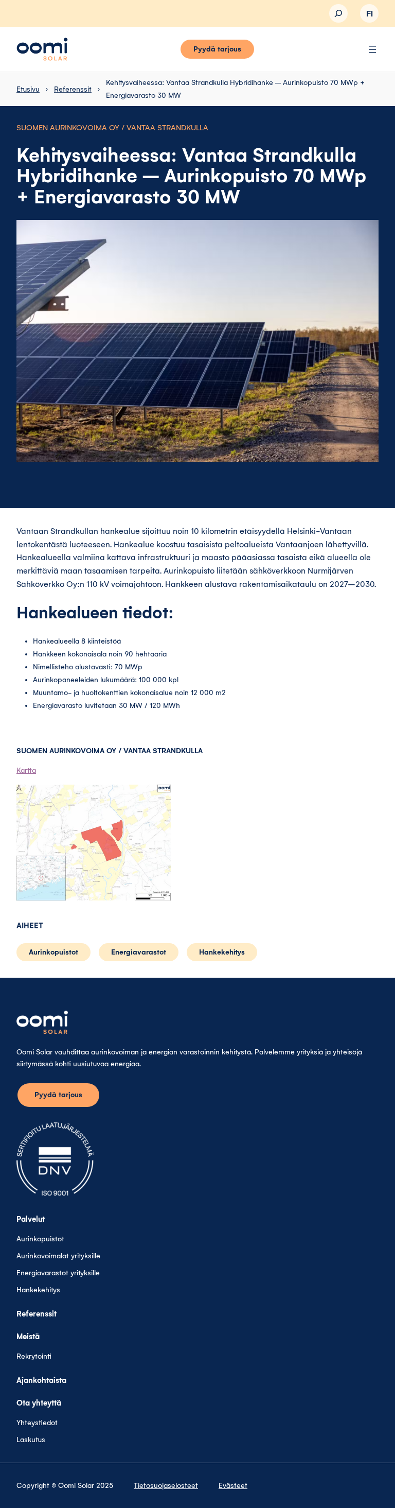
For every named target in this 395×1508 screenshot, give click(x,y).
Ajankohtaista (41, 1380)
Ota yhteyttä (38, 1403)
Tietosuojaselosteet (166, 1485)
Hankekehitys (222, 952)
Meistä (28, 1336)
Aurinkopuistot (53, 952)
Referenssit (73, 89)
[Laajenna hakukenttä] (338, 13)
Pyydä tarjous (217, 49)
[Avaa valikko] (372, 49)
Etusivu (28, 89)
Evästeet (233, 1485)
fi (369, 14)
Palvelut (30, 1219)
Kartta (26, 770)
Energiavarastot (138, 952)
